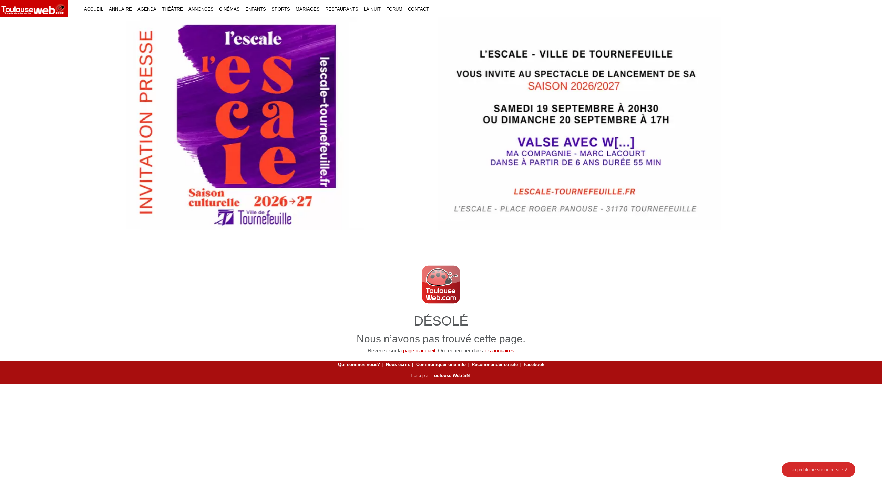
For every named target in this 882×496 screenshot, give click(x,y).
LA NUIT (372, 9)
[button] (66, 123)
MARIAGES (308, 9)
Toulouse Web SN (451, 375)
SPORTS (280, 9)
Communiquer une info (441, 364)
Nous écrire (398, 364)
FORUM (394, 9)
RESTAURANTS (341, 9)
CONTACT (418, 9)
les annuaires (499, 350)
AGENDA (146, 9)
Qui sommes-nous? (359, 364)
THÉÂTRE (172, 9)
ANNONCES (201, 9)
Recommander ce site (495, 364)
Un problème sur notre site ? (818, 469)
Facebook (534, 364)
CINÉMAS (229, 9)
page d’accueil (419, 350)
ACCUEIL (93, 9)
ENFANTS (255, 9)
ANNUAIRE (120, 9)
